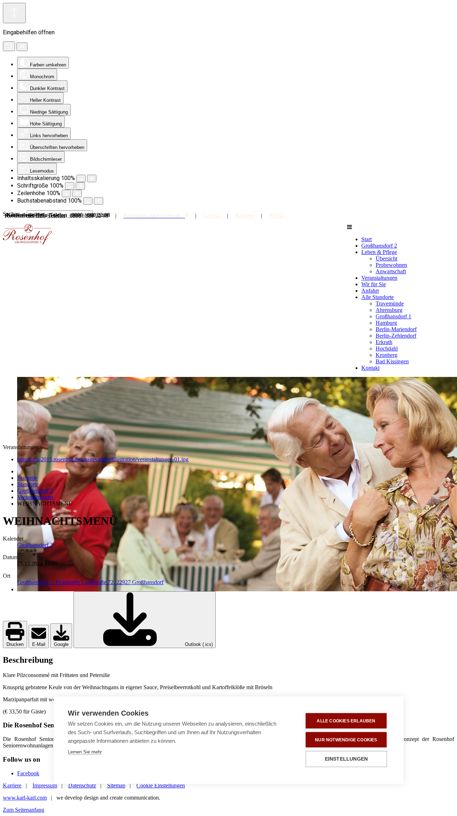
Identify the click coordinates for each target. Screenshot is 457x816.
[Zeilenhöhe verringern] (66, 193)
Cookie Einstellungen (160, 785)
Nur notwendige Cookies (346, 739)
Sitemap (116, 785)
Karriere (244, 216)
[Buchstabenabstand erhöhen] (98, 201)
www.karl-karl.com (25, 798)
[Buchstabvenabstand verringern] (87, 201)
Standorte (28, 484)
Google (61, 644)
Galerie (212, 216)
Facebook (28, 773)
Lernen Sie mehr (85, 752)
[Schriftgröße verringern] (69, 186)
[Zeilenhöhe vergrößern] (77, 193)
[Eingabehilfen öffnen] (14, 13)
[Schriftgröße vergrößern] (80, 186)
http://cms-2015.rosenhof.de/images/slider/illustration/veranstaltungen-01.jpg (103, 459)
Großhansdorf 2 (35, 491)
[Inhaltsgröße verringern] (81, 178)
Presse (276, 216)
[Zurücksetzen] (9, 46)
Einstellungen (346, 759)
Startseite (27, 478)
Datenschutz (82, 785)
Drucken (15, 644)
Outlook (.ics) (198, 644)
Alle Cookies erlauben (346, 720)
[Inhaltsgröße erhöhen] (91, 178)
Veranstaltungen (35, 497)
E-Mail (38, 644)
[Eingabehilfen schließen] (21, 47)
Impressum (44, 785)
